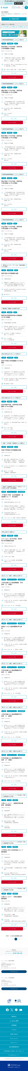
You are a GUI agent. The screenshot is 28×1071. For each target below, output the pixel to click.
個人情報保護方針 (14, 1047)
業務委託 (15, 800)
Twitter (11, 1010)
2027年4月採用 (5, 26)
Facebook (7, 1010)
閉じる (27, 2)
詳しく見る (14, 73)
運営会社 (14, 1016)
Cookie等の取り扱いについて (14, 1055)
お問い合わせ (14, 1034)
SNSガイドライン (14, 1042)
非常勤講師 (20, 26)
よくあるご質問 (14, 1021)
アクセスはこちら (14, 971)
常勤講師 (9, 312)
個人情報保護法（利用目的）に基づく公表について (14, 1051)
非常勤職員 (10, 535)
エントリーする (12, 77)
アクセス (14, 1029)
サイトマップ (14, 1038)
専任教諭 (13, 26)
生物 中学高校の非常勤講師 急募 (11, 450)
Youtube (20, 1010)
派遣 (16, 270)
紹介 (16, 43)
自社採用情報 (21, 491)
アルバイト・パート (12, 491)
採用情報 (14, 1025)
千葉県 (3, 43)
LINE (16, 1010)
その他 (9, 800)
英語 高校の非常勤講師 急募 (9, 273)
